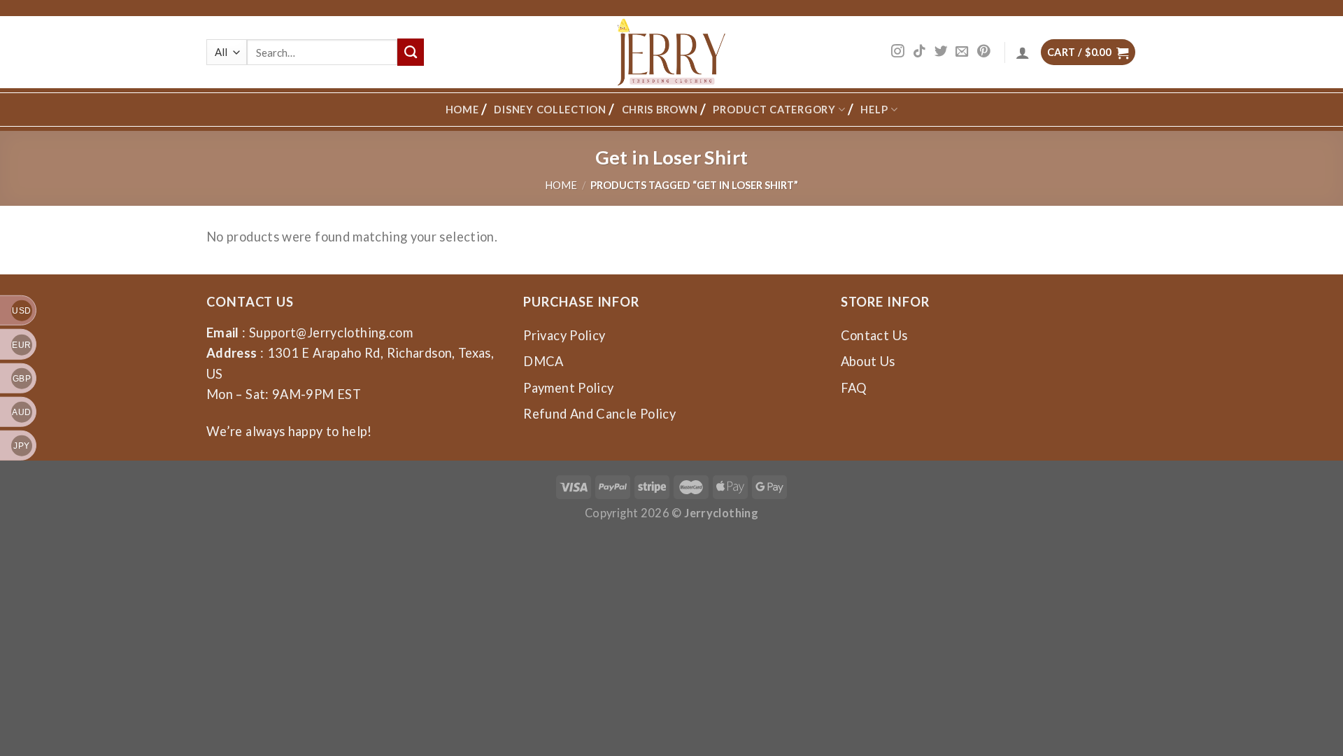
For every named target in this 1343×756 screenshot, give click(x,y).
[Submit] (410, 51)
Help (874, 109)
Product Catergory (774, 109)
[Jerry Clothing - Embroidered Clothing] (672, 52)
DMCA (543, 361)
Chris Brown (660, 109)
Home (462, 109)
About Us (868, 361)
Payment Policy (568, 388)
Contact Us (874, 335)
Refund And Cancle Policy (599, 413)
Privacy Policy (564, 335)
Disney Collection (550, 109)
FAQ (854, 388)
